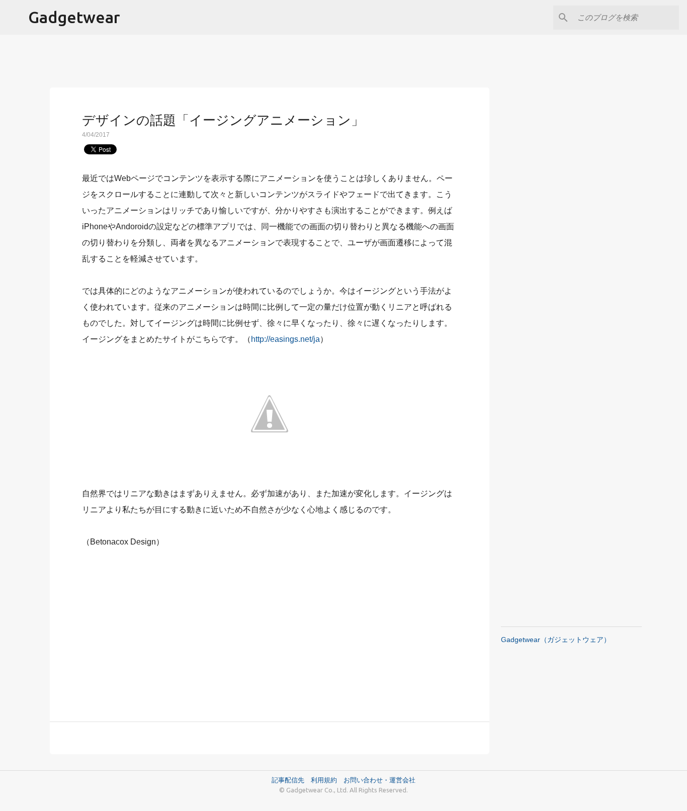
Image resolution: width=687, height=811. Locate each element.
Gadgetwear (74, 17)
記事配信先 (288, 779)
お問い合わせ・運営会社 (379, 779)
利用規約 (327, 779)
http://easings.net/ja (285, 339)
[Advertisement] (269, 629)
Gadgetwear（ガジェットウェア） (556, 640)
